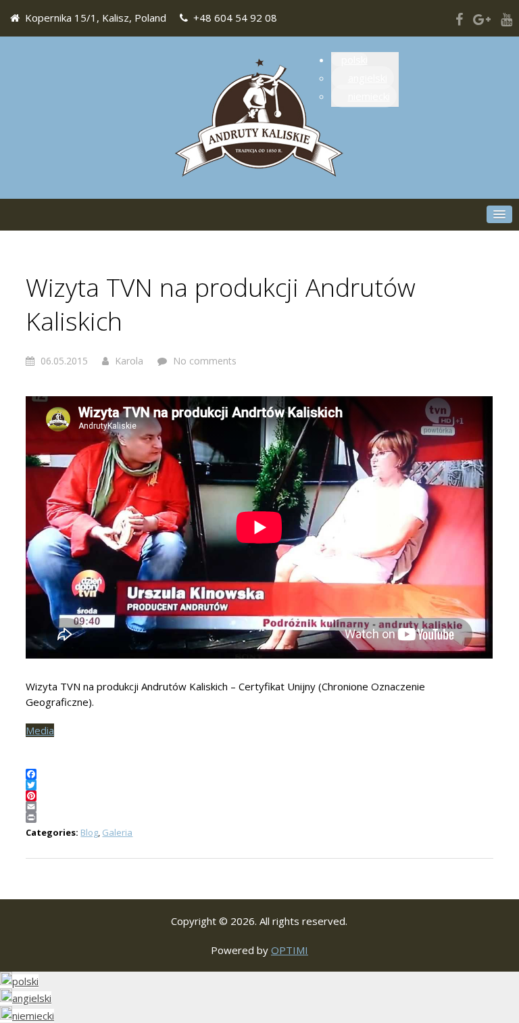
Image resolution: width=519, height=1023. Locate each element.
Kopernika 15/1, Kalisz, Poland (95, 17)
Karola (129, 360)
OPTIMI (289, 950)
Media (40, 730)
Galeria (117, 832)
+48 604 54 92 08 (235, 17)
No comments (205, 360)
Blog (89, 832)
